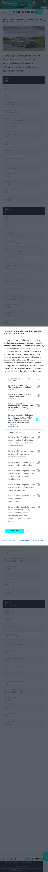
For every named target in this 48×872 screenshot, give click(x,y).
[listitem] (24, 380)
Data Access (24, 540)
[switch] (38, 386)
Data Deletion (9, 540)
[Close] (42, 331)
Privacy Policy (39, 540)
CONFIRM (15, 531)
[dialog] (24, 436)
